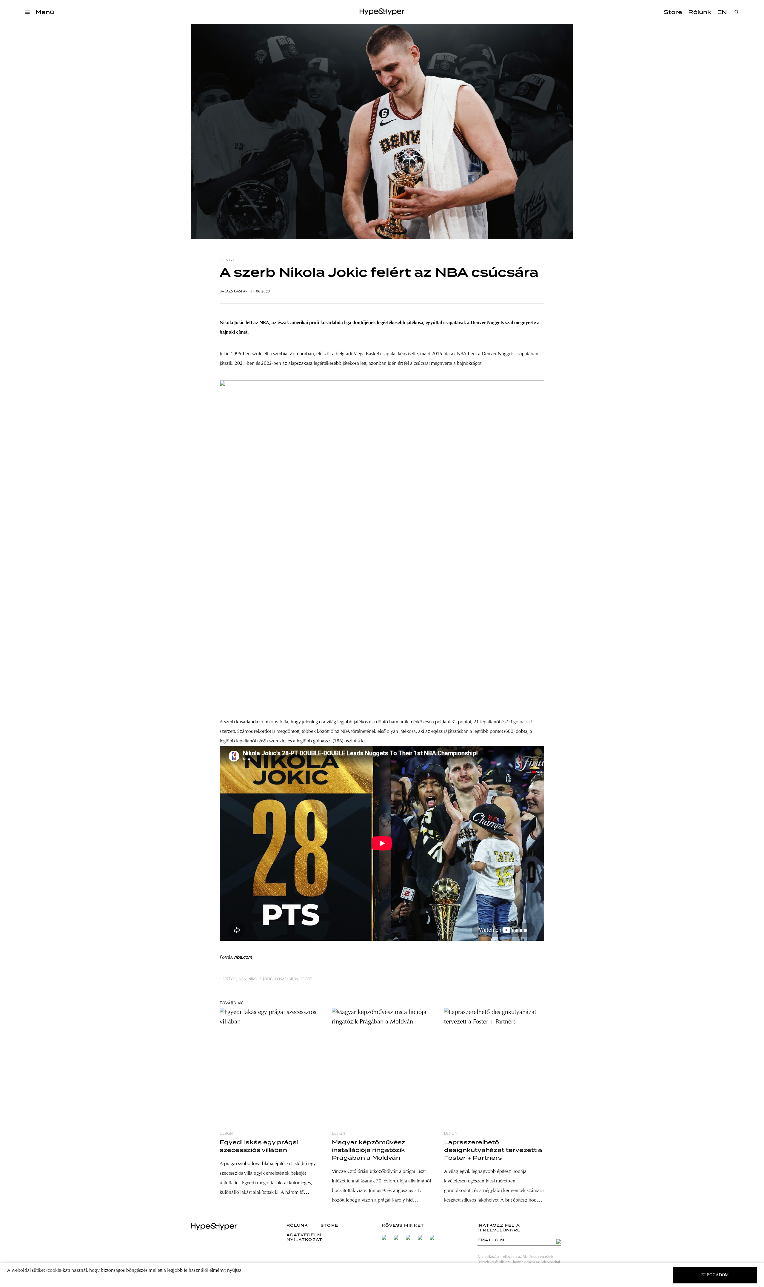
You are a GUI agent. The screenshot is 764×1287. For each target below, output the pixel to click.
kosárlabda (286, 979)
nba (242, 979)
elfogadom (715, 1275)
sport (306, 979)
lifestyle (228, 260)
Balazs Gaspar (234, 291)
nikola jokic (260, 979)
